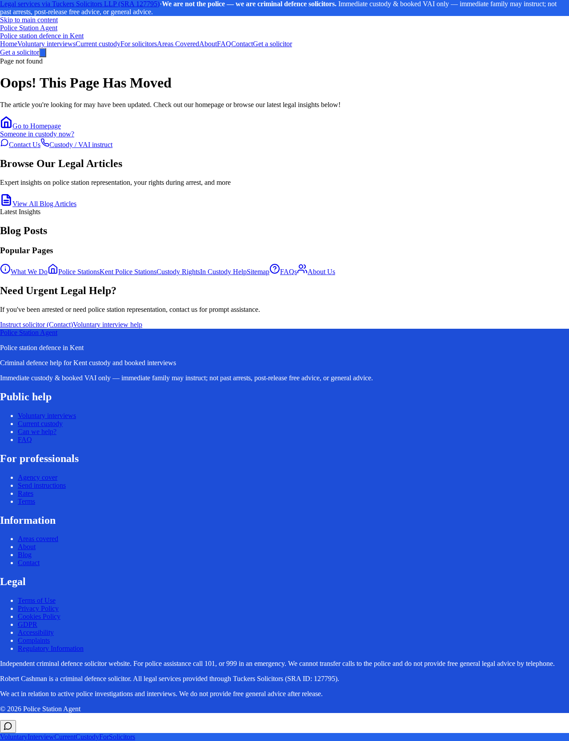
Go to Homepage (36, 126)
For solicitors (138, 44)
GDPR (27, 624)
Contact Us (24, 144)
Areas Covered (178, 44)
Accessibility (36, 632)
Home (8, 44)
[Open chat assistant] (8, 726)
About (208, 44)
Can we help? (37, 431)
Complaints (34, 640)
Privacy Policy (38, 608)
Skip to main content (29, 20)
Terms (26, 501)
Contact (242, 44)
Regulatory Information (51, 648)
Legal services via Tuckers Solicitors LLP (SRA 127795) (80, 4)
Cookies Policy (39, 616)
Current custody (98, 44)
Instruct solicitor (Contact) (36, 324)
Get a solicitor (272, 44)
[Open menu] (42, 52)
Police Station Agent (28, 332)
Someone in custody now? (37, 134)
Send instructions (42, 485)
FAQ (224, 44)
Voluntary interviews (46, 44)
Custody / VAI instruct (80, 144)
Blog (25, 554)
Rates (25, 493)
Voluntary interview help (107, 324)
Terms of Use (37, 600)
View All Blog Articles (44, 203)
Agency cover (37, 477)
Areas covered (38, 538)
